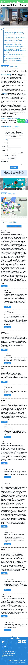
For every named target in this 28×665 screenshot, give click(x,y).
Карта (4, 193)
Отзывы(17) (5, 221)
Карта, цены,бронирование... (14, 67)
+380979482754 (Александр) (9, 120)
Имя (5, 139)
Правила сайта (5, 648)
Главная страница (6, 644)
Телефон (4, 146)
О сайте (4, 646)
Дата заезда (5, 155)
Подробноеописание (5, 67)
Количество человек (4, 149)
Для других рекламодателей (9, 656)
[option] (14, 16)
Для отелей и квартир (7, 655)
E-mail (5, 143)
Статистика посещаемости (8, 653)
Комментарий (4, 162)
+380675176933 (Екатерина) (8, 122)
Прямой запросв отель (7, 127)
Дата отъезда (5, 158)
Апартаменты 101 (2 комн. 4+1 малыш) (14, 5)
